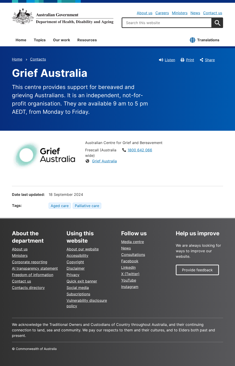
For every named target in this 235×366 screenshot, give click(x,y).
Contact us (212, 13)
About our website (83, 249)
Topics (40, 40)
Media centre (132, 241)
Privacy (73, 274)
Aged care (60, 205)
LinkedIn (128, 267)
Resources (87, 40)
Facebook (129, 261)
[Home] (62, 16)
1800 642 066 (140, 150)
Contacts (38, 59)
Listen (170, 60)
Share (210, 60)
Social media (78, 287)
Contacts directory (28, 287)
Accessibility (77, 255)
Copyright (75, 262)
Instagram (129, 286)
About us (144, 13)
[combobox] (167, 22)
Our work (61, 40)
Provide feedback (197, 270)
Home (21, 40)
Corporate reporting (29, 262)
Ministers (179, 13)
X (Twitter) (130, 274)
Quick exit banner (82, 281)
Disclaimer (76, 268)
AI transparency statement (35, 268)
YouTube (128, 280)
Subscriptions (78, 294)
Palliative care (87, 205)
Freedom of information (32, 274)
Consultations (133, 254)
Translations (208, 40)
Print (190, 60)
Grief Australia (104, 161)
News (195, 13)
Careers (162, 13)
